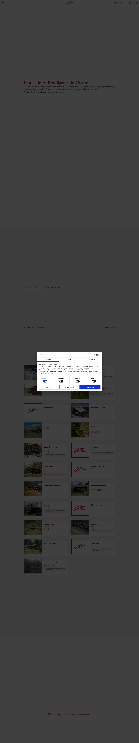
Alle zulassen (90, 387)
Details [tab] (69, 359)
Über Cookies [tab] (91, 359)
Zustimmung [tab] (48, 359)
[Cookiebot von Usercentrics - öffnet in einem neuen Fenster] (94, 355)
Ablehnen (48, 387)
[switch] (61, 382)
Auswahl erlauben (69, 387)
